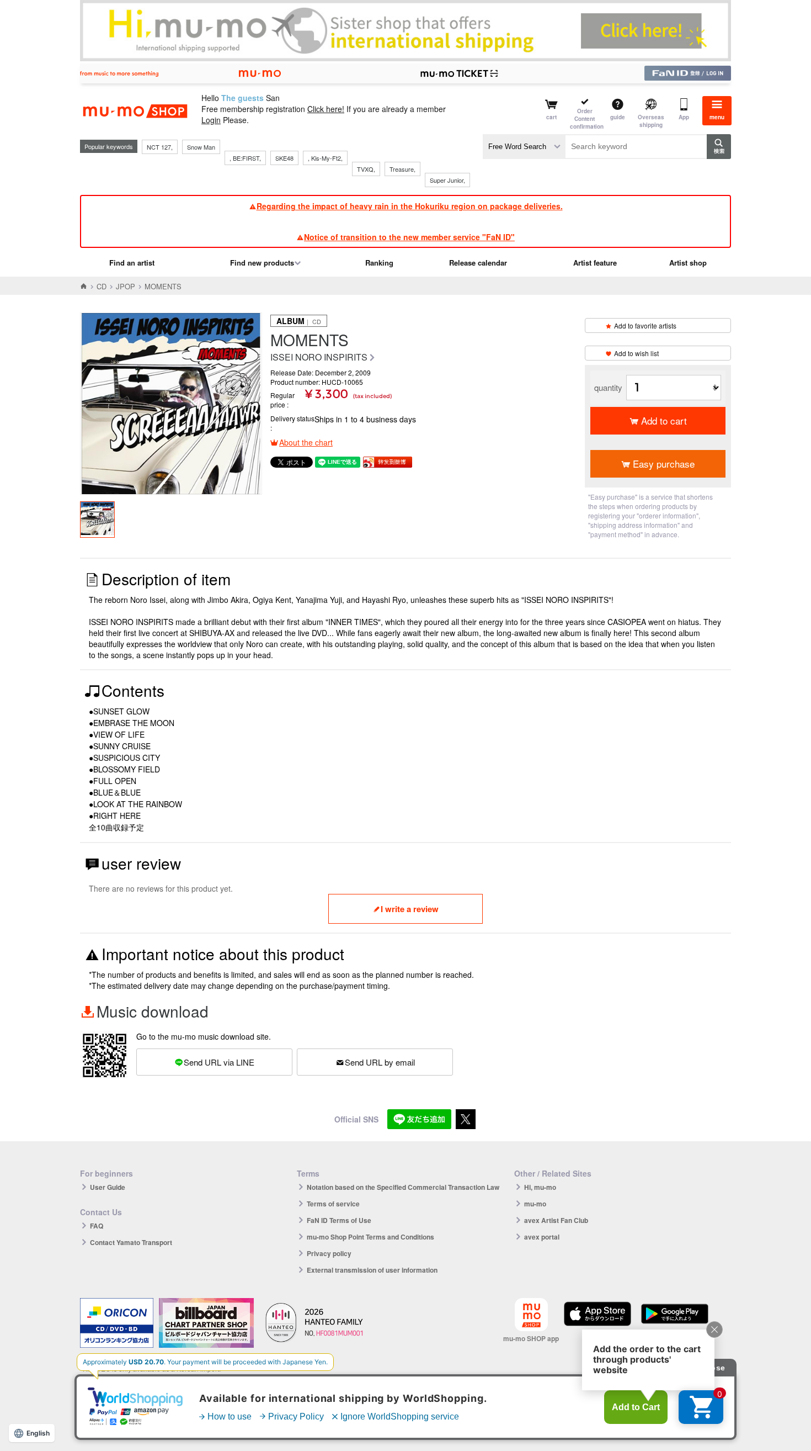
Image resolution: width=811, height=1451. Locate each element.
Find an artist (131, 262)
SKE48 (284, 157)
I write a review (410, 909)
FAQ (96, 1226)
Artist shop (688, 262)
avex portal (541, 1237)
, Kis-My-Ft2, (325, 157)
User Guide (107, 1187)
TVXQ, (366, 169)
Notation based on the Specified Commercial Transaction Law (403, 1187)
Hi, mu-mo (540, 1187)
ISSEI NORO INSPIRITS (318, 357)
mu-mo (535, 1204)
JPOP (125, 286)
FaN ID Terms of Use (339, 1220)
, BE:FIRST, (245, 157)
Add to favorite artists (645, 325)
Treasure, (402, 169)
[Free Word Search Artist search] (524, 146)
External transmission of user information (372, 1270)
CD (101, 286)
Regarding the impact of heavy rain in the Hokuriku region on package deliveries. (410, 205)
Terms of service (333, 1204)
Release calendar (478, 262)
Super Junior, (447, 180)
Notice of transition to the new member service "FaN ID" (409, 236)
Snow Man (201, 146)
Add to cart (664, 420)
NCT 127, (160, 146)
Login (211, 119)
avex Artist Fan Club (556, 1220)
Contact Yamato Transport (131, 1242)
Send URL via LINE (219, 1062)
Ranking (379, 262)
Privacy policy (329, 1253)
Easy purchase (664, 463)
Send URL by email (380, 1062)
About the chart (306, 442)
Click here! (325, 108)
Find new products (262, 262)
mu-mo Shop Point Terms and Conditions (370, 1237)
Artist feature (595, 262)
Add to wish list (636, 353)
